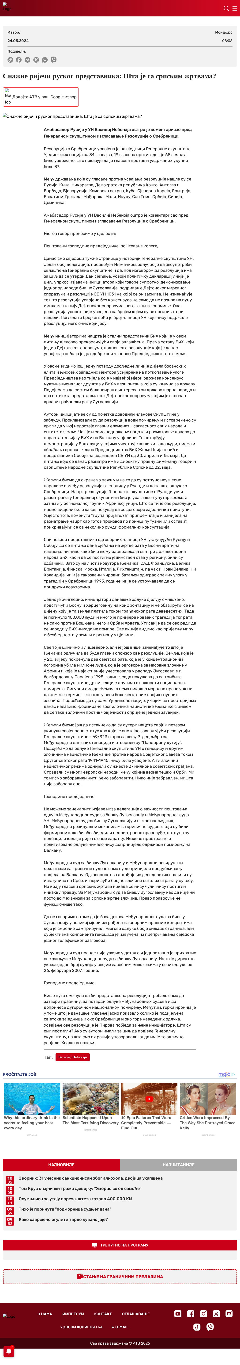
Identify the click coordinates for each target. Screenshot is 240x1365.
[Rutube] (229, 1313)
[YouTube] (177, 1313)
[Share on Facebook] (19, 60)
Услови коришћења (81, 1327)
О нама (45, 1314)
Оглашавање (136, 1314)
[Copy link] (10, 60)
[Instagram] (203, 1313)
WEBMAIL (120, 1327)
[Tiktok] (197, 1327)
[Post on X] (36, 60)
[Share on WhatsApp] (45, 60)
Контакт (103, 1314)
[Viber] (210, 1327)
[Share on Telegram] (27, 60)
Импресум (73, 1314)
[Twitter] (216, 1313)
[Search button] (226, 8)
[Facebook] (190, 1313)
